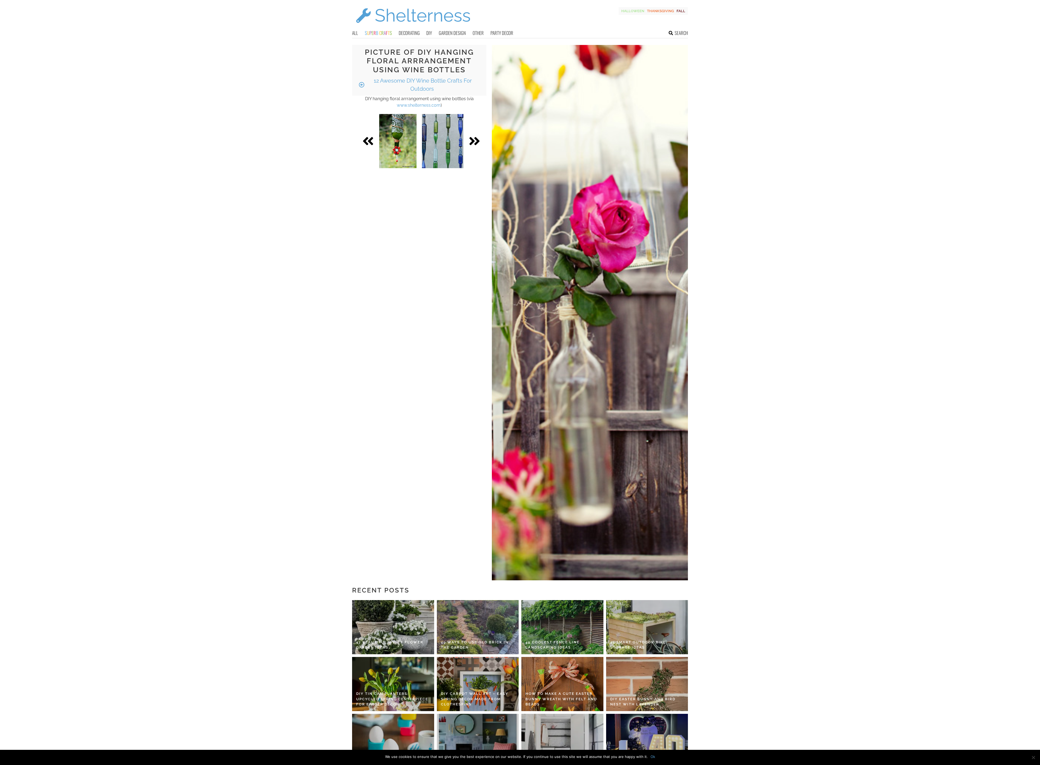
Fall (681, 11)
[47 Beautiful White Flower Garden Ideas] (393, 627)
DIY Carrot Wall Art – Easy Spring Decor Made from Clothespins (474, 699)
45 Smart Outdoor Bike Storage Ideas (638, 645)
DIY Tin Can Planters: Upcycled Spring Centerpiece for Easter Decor (392, 699)
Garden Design (452, 33)
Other (478, 33)
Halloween (632, 11)
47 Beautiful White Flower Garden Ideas (389, 645)
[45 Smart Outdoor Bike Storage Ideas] (647, 627)
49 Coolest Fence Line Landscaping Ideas (552, 645)
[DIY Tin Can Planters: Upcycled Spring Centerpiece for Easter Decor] (393, 684)
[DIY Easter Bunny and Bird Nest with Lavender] (647, 684)
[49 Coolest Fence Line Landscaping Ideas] (562, 627)
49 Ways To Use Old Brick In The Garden (475, 645)
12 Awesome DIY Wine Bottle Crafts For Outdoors (422, 84)
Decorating (409, 33)
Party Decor (501, 33)
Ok (653, 756)
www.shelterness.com (419, 105)
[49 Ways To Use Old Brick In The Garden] (478, 627)
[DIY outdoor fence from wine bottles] (442, 141)
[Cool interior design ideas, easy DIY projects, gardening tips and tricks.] (413, 26)
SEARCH (681, 33)
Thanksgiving (660, 11)
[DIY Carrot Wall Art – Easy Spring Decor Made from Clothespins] (478, 684)
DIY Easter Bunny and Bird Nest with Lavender (642, 702)
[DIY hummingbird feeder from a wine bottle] (398, 141)
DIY (429, 33)
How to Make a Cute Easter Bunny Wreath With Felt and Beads (561, 699)
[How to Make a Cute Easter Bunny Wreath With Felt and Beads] (562, 684)
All (355, 33)
